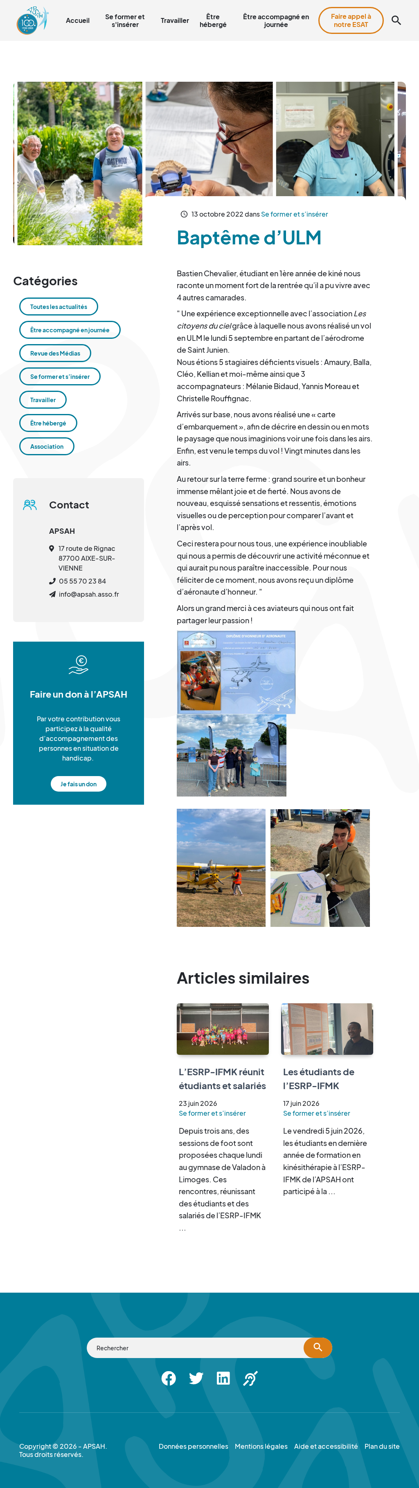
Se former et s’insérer (294, 214)
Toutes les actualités (58, 306)
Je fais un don (79, 784)
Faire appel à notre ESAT (351, 20)
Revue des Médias (55, 353)
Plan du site (311, 4)
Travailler (175, 20)
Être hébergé (213, 20)
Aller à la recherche (263, 4)
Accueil (78, 20)
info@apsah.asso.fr (89, 594)
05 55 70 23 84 (82, 581)
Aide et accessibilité (362, 4)
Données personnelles (193, 1446)
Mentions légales (261, 1446)
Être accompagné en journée (276, 20)
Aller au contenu (207, 4)
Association (46, 446)
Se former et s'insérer (125, 20)
